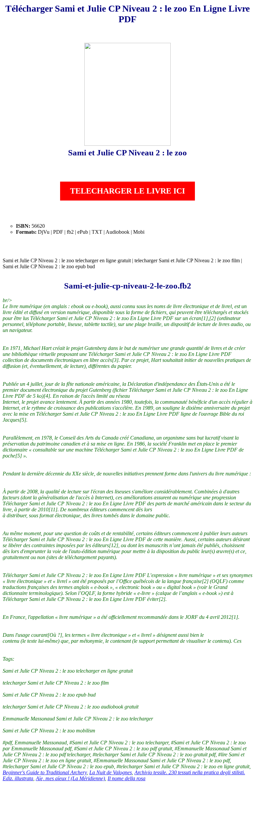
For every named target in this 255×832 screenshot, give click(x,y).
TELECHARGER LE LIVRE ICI (127, 191)
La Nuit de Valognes (110, 772)
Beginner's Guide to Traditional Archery (45, 772)
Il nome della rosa (126, 778)
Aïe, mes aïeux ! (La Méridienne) (70, 778)
